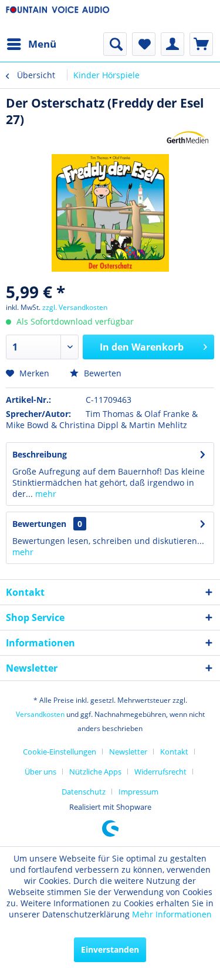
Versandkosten (40, 714)
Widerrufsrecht (160, 771)
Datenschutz (84, 791)
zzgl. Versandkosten (74, 307)
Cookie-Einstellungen (59, 751)
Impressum (138, 791)
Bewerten (101, 373)
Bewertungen (39, 523)
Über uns (40, 771)
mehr (44, 493)
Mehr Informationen (172, 914)
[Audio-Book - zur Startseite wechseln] (58, 16)
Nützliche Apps (95, 771)
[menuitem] (31, 44)
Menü (42, 44)
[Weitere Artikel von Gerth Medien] (187, 138)
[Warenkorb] (201, 44)
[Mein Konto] (172, 44)
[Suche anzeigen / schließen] (115, 44)
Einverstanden (110, 949)
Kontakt (174, 751)
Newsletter (128, 751)
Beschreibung (39, 454)
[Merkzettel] (143, 44)
